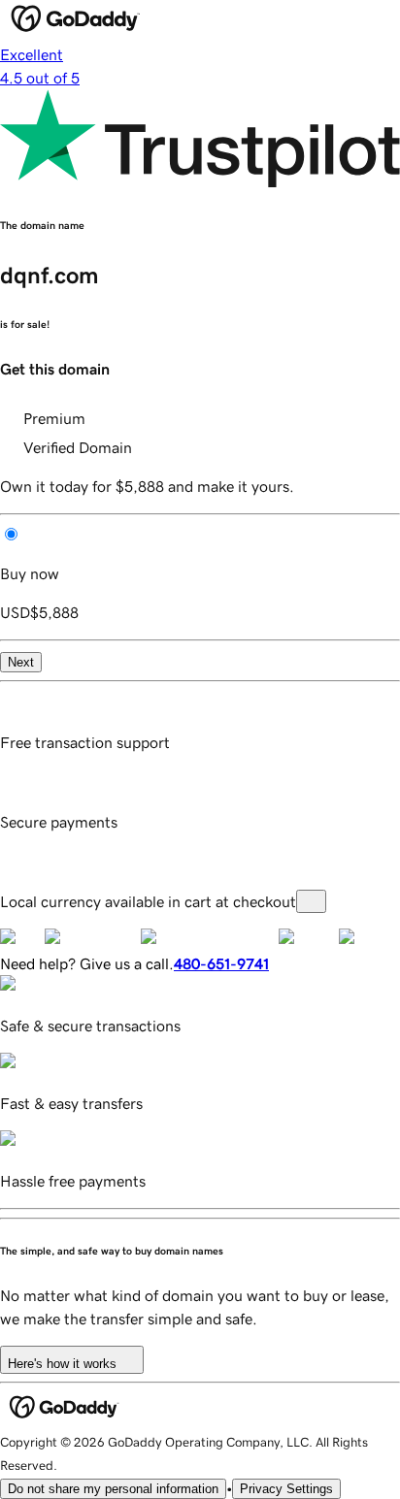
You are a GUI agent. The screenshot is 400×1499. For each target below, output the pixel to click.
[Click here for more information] (311, 901)
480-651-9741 (221, 963)
